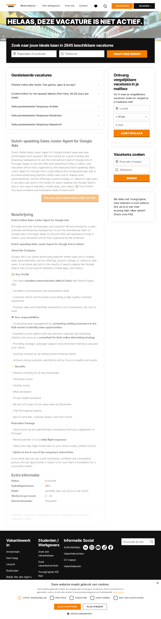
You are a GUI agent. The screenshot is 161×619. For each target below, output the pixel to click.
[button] (80, 613)
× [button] (157, 583)
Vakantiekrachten (74, 553)
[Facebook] (111, 547)
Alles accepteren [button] (67, 606)
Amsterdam (13, 551)
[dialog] (80, 599)
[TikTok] (105, 547)
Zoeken (131, 178)
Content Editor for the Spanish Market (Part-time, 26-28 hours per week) (50, 95)
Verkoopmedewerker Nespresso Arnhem (34, 106)
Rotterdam (12, 570)
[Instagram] (92, 547)
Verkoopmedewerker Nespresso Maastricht (36, 124)
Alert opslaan (132, 133)
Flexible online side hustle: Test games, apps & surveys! (43, 84)
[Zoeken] (105, 5)
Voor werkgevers (51, 5)
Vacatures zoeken (127, 53)
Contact (83, 5)
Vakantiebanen (72, 566)
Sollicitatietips (72, 547)
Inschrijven (122, 6)
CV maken (70, 559)
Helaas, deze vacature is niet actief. (70, 197)
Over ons (69, 5)
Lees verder (118, 592)
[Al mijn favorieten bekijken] (96, 5)
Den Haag (12, 558)
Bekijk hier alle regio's (18, 576)
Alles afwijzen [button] (95, 606)
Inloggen (144, 6)
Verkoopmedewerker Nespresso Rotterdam (36, 115)
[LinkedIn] (86, 547)
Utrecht (10, 564)
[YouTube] (99, 547)
